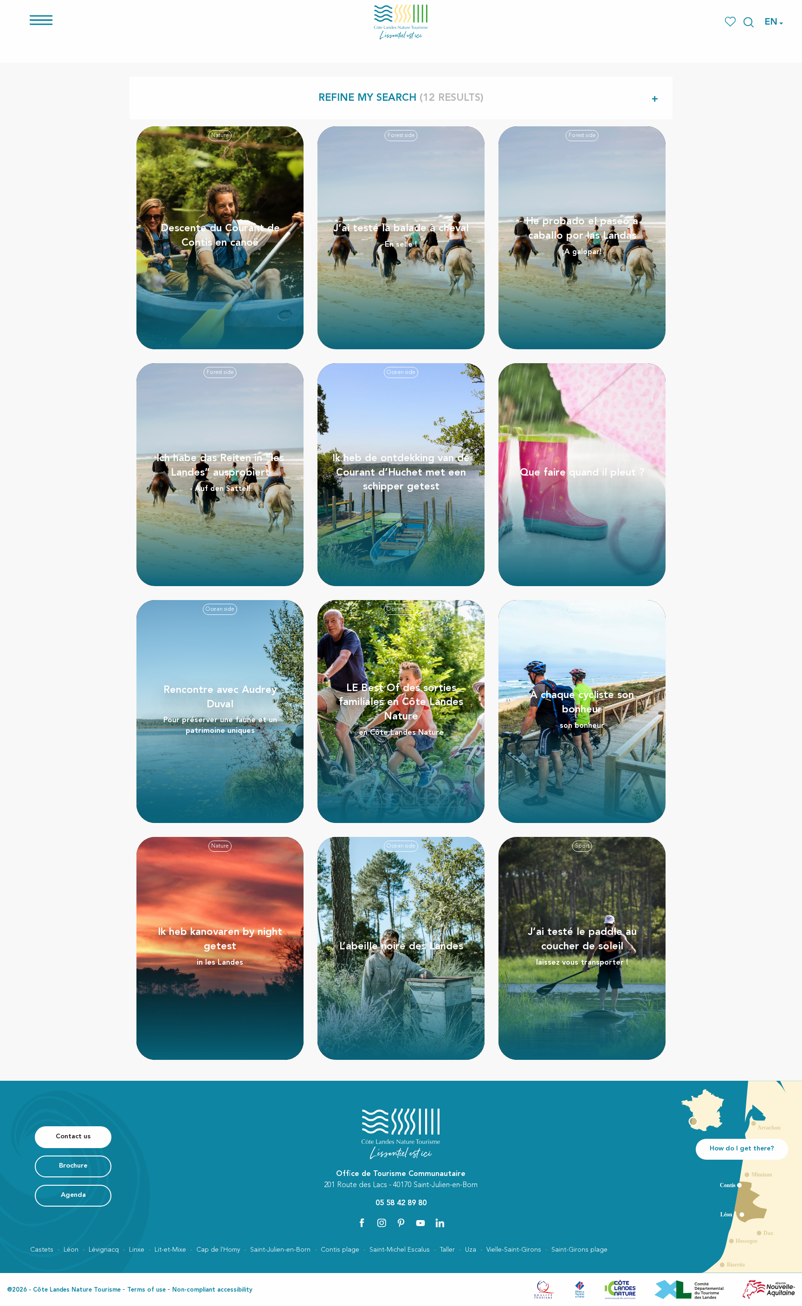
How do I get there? (742, 1148)
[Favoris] (731, 22)
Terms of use (146, 1290)
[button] (748, 22)
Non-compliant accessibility (212, 1290)
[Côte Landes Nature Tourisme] (401, 22)
